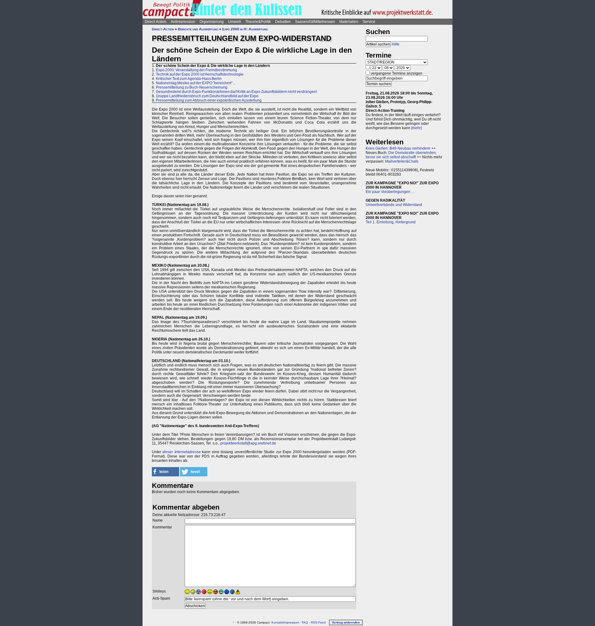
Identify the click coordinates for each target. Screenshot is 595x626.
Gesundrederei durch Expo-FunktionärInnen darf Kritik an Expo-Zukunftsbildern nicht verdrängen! (236, 92)
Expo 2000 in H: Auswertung (245, 29)
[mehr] (416, 128)
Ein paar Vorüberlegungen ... (390, 192)
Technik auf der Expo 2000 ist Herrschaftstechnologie (200, 74)
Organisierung (212, 22)
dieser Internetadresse (181, 452)
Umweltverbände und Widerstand (394, 205)
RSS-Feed (318, 622)
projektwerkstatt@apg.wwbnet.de (248, 443)
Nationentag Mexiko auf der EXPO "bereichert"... (195, 83)
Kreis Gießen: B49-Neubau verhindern (398, 148)
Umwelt (234, 22)
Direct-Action (155, 22)
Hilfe (395, 44)
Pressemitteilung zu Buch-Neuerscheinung (191, 87)
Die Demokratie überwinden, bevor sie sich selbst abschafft (401, 155)
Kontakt (277, 622)
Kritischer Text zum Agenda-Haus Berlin (189, 79)
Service (369, 22)
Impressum (291, 622)
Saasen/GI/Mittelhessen (315, 22)
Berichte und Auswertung (198, 29)
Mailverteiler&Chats (401, 161)
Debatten (283, 22)
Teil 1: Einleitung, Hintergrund (391, 222)
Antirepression (183, 22)
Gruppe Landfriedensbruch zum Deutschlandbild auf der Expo (207, 96)
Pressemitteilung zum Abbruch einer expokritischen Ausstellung (209, 100)
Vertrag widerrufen (346, 622)
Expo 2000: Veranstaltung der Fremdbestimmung (196, 70)
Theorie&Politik (258, 22)
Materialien (348, 22)
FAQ (305, 622)
